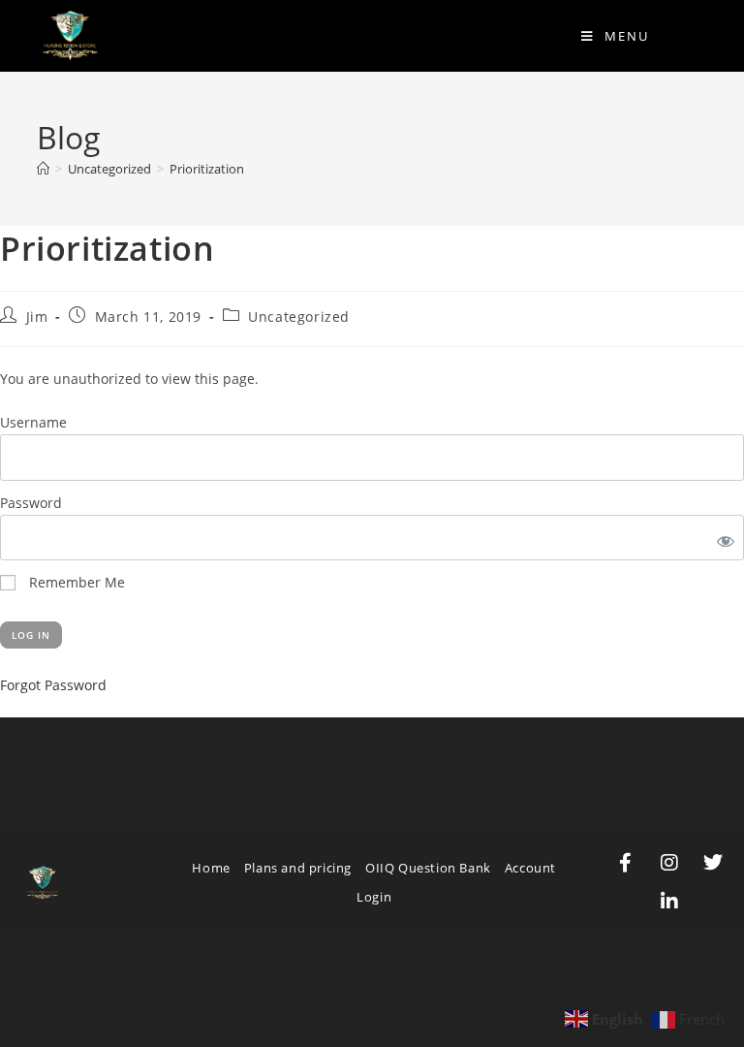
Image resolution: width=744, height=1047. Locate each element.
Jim (37, 316)
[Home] (43, 168)
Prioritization (207, 168)
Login (373, 896)
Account (530, 867)
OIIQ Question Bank (428, 867)
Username (33, 422)
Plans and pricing (298, 867)
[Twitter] (713, 862)
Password (31, 502)
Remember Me (75, 582)
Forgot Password (53, 685)
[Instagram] (669, 862)
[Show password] (721, 537)
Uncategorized (299, 316)
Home (211, 867)
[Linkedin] (669, 901)
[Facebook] (625, 862)
